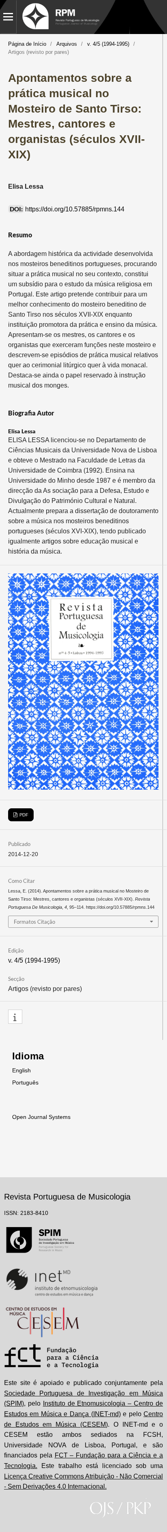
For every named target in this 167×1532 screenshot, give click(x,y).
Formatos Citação (34, 921)
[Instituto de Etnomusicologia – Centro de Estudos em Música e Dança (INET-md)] (52, 1282)
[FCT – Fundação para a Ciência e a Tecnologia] (52, 1357)
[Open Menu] (8, 16)
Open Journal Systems (41, 1117)
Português (25, 1082)
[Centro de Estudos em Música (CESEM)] (42, 1322)
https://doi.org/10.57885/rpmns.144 (74, 209)
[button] (15, 1017)
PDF (23, 814)
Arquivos (66, 44)
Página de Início (27, 44)
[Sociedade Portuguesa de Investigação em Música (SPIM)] (40, 1242)
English (21, 1070)
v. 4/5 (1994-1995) (108, 44)
